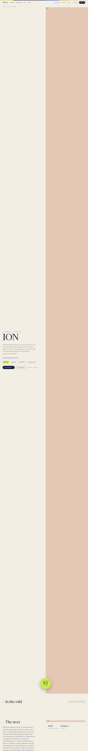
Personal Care (31, 362)
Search (76, 2)
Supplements (22, 362)
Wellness (9, 6)
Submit (69, 2)
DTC (5, 2)
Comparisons (57, 2)
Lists (25, 2)
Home (4, 6)
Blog (29, 2)
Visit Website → (8, 367)
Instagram (29, 367)
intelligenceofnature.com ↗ (11, 357)
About (64, 2)
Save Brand (21, 367)
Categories (19, 2)
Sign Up (82, 2)
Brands (12, 2)
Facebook (35, 367)
